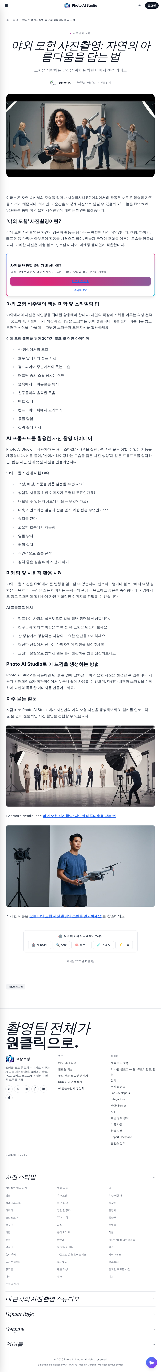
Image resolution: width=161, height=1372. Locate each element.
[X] (17, 1089)
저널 (15, 19)
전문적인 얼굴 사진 (16, 1187)
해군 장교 (62, 1202)
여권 (111, 1246)
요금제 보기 (80, 289)
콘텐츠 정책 (118, 1143)
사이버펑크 (115, 1254)
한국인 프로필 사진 (119, 1269)
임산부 (112, 1217)
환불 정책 (117, 1130)
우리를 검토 (118, 1086)
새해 (59, 1276)
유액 (8, 1239)
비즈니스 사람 (13, 1202)
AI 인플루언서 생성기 (71, 1088)
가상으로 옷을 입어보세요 (71, 1254)
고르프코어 (11, 1217)
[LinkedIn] (43, 1089)
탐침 (8, 1195)
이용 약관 (117, 1124)
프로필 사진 (12, 1283)
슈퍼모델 (62, 1195)
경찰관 (112, 1202)
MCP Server (118, 1105)
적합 (111, 1232)
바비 (8, 1276)
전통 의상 (62, 1269)
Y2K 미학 (62, 1217)
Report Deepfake (121, 1137)
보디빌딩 (62, 1261)
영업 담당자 (63, 1210)
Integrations (118, 1099)
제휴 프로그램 (119, 1063)
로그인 (152, 5)
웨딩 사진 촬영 (67, 1063)
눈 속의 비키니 (65, 1246)
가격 (138, 5)
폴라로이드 (63, 1232)
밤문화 (61, 1239)
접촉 (113, 1080)
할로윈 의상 (65, 1069)
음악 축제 (10, 1254)
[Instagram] (26, 1089)
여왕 (111, 1276)
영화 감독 (62, 1187)
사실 (59, 1224)
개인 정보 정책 (120, 1118)
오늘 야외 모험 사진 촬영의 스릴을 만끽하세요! (65, 916)
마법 (8, 1232)
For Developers (120, 1092)
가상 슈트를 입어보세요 (122, 1239)
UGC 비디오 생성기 (70, 1081)
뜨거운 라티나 (13, 1261)
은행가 (112, 1210)
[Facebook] (34, 1089)
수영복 (112, 1224)
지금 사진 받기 (80, 281)
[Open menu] (6, 5)
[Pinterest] (9, 1089)
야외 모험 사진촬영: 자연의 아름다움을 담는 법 (79, 816)
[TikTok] (9, 1097)
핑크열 (9, 1269)
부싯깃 (9, 1224)
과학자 (9, 1210)
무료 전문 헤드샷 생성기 (73, 1075)
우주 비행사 (115, 1195)
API (113, 1111)
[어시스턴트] (151, 1362)
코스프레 (114, 1261)
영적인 (9, 1246)
